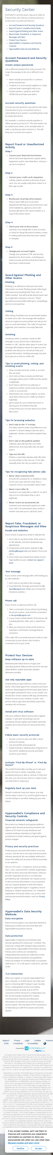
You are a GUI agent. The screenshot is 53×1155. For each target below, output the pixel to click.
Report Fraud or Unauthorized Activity (25, 28)
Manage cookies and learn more (23, 1143)
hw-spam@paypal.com (20, 615)
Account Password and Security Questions (26, 25)
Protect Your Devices (17, 40)
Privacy (17, 1040)
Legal (27, 1040)
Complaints (18, 1043)
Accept (38, 1148)
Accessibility (33, 1043)
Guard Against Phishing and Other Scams (26, 31)
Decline (20, 1148)
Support (6, 1040)
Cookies (37, 1040)
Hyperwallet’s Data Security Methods (24, 49)
